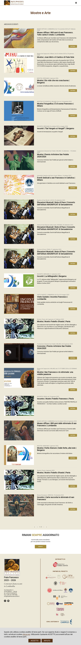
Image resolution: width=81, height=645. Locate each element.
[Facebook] (5, 601)
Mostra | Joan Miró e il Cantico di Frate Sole (55, 57)
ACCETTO (34, 641)
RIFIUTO (47, 641)
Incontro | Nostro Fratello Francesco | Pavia (55, 399)
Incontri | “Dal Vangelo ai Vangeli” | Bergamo (55, 128)
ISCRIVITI (40, 546)
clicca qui (26, 634)
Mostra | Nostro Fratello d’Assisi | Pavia (53, 321)
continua (72, 46)
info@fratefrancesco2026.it (11, 596)
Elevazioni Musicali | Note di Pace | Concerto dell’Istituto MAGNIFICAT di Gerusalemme (56, 203)
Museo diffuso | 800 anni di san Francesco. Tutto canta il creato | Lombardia (55, 33)
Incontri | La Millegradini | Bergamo (52, 276)
